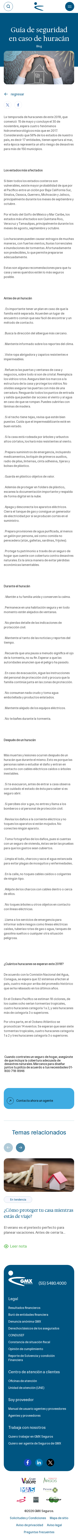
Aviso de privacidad (29, 1525)
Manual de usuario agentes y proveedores (37, 1409)
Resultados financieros (24, 1308)
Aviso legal (54, 1525)
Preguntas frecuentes (39, 1532)
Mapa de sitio (59, 1518)
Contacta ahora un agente (34, 1101)
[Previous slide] (8, 1147)
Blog (39, 46)
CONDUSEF (16, 1335)
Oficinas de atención (22, 1381)
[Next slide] (20, 1147)
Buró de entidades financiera (28, 1315)
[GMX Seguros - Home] (20, 1278)
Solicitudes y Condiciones (28, 1518)
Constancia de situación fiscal (29, 1342)
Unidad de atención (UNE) (26, 1388)
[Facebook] (18, 105)
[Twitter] (7, 105)
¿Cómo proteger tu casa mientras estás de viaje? (38, 1213)
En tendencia (18, 1199)
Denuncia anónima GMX (24, 1322)
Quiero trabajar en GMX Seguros (30, 1437)
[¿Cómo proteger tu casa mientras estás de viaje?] (39, 1175)
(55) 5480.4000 (52, 1283)
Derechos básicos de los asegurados (33, 1328)
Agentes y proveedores (24, 1416)
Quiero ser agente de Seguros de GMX (34, 1443)
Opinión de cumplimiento (25, 1349)
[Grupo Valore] (50, 1480)
